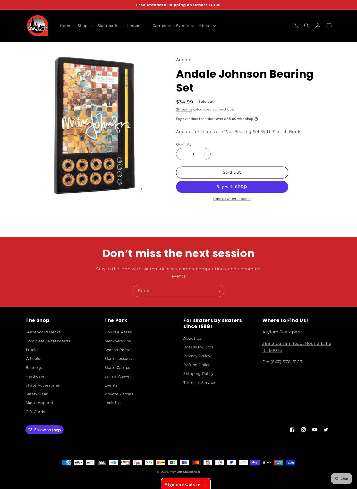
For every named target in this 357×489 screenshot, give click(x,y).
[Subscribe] (218, 291)
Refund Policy (196, 365)
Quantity (184, 144)
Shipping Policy (198, 373)
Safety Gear (37, 394)
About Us (192, 338)
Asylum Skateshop (185, 471)
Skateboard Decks (43, 332)
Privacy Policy (196, 356)
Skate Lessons (118, 358)
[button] (84, 25)
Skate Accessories (43, 385)
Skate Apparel (39, 403)
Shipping (184, 109)
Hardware (35, 376)
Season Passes (118, 350)
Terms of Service (199, 382)
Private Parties (118, 394)
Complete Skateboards (48, 341)
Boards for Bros (198, 347)
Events (111, 385)
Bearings (34, 367)
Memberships (117, 341)
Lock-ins (112, 403)
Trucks (32, 350)
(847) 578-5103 (286, 361)
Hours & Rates (118, 332)
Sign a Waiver (117, 376)
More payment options (232, 199)
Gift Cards (35, 412)
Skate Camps (117, 367)
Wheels (33, 358)
